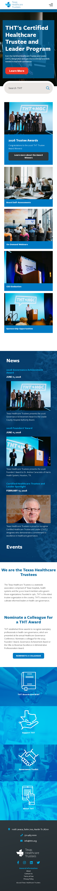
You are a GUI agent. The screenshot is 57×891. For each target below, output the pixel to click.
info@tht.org (31, 841)
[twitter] (38, 862)
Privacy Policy (29, 879)
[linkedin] (31, 862)
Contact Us (28, 874)
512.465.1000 (30, 835)
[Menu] (51, 5)
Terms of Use (28, 876)
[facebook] (18, 862)
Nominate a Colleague (28, 655)
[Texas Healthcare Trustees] (14, 4)
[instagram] (24, 862)
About (28, 871)
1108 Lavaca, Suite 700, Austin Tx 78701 (30, 829)
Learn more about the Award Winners (28, 156)
